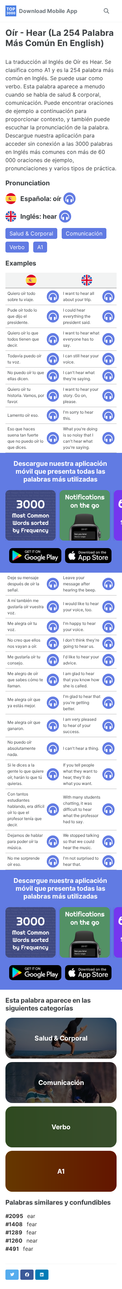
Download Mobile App (48, 11)
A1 (40, 247)
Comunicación (84, 233)
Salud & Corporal (31, 233)
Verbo (17, 247)
